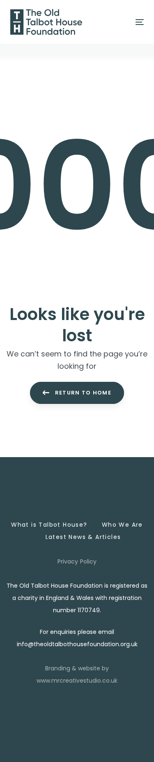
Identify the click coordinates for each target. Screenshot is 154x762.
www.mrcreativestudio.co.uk (77, 680)
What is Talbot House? (49, 525)
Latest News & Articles (83, 537)
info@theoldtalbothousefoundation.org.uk (77, 644)
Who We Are (122, 525)
